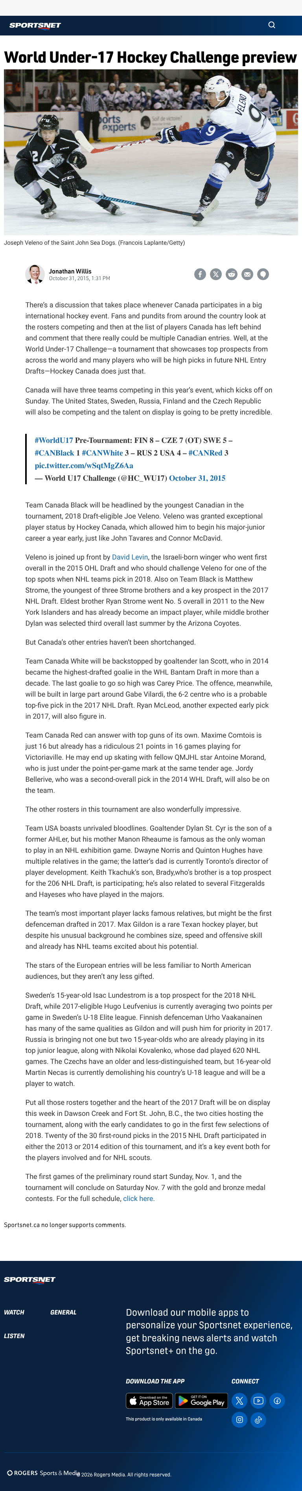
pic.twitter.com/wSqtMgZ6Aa (84, 465)
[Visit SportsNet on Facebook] (277, 1400)
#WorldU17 (54, 440)
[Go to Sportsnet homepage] (35, 26)
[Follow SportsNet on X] (239, 1400)
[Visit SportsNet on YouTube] (258, 1400)
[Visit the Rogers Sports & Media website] (43, 1473)
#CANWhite (102, 452)
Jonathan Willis (70, 271)
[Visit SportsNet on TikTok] (258, 1419)
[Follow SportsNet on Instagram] (239, 1419)
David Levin (130, 557)
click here (138, 1199)
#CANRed (206, 452)
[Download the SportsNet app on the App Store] (149, 1400)
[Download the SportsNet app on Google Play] (201, 1400)
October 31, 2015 (197, 477)
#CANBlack (54, 452)
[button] (271, 25)
